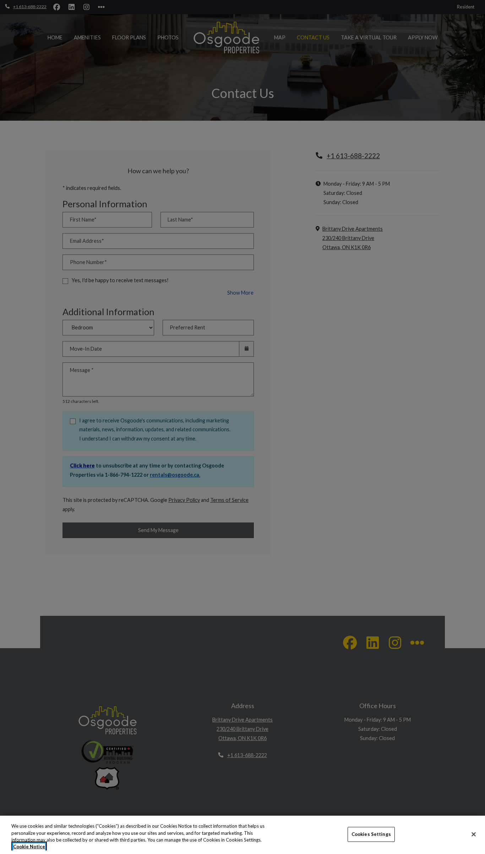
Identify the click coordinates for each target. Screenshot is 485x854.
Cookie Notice (29, 846)
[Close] (473, 834)
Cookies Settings (371, 834)
